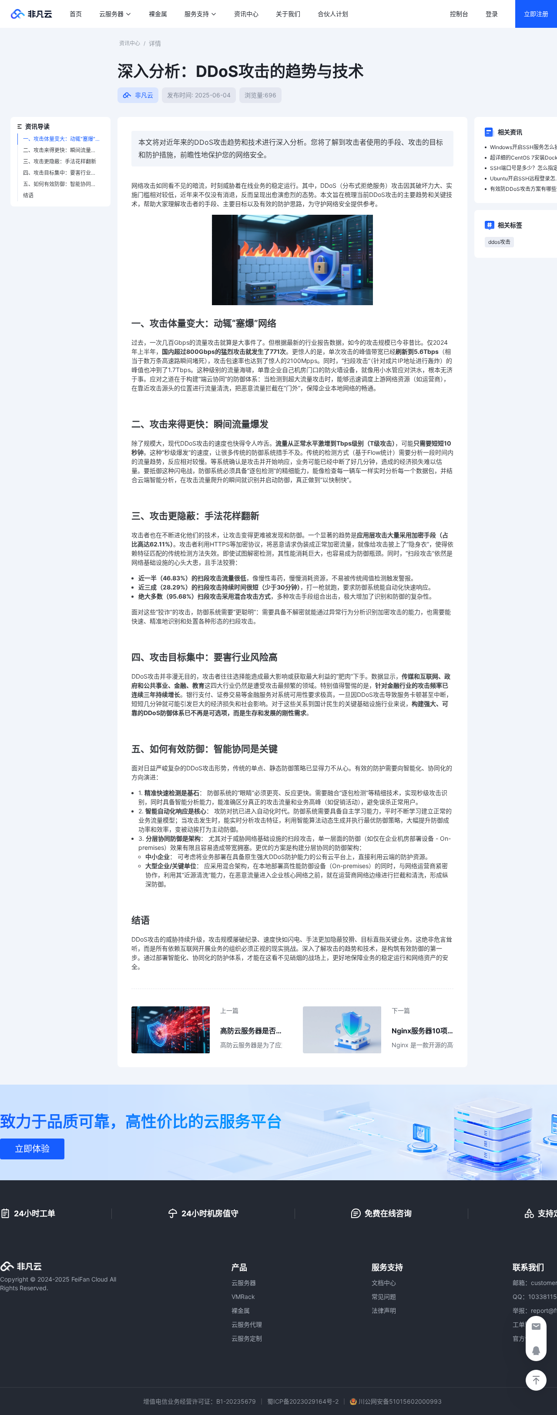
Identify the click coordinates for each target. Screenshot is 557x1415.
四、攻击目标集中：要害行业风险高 (63, 173)
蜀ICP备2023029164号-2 (303, 1401)
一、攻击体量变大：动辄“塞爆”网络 (63, 139)
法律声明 (384, 1310)
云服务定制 (247, 1338)
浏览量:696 (260, 95)
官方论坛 (525, 1338)
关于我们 (288, 13)
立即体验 (32, 1149)
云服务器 (244, 1282)
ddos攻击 (499, 242)
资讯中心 (246, 13)
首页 (76, 13)
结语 (28, 195)
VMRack (243, 1296)
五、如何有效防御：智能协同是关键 (63, 184)
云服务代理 (247, 1324)
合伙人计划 (333, 13)
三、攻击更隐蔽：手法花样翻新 (59, 161)
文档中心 (384, 1282)
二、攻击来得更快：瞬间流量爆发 (62, 150)
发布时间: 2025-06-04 (199, 95)
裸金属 (158, 13)
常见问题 (384, 1296)
